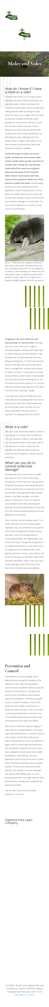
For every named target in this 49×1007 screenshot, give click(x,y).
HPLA (32, 995)
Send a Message (18, 942)
